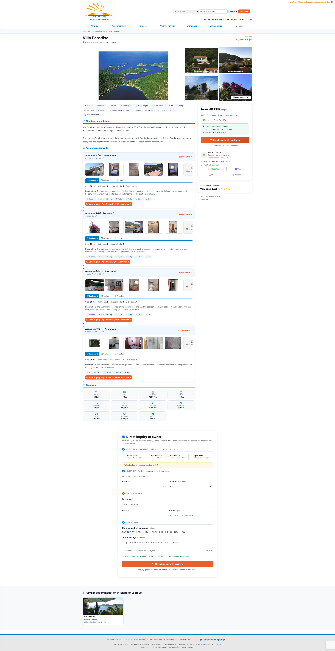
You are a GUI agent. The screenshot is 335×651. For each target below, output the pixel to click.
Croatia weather (167, 26)
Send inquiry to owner (169, 564)
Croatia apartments (202, 644)
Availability (107, 180)
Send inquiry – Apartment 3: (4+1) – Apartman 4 (110, 319)
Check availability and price (226, 140)
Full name (127, 499)
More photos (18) (242, 97)
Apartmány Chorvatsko (168, 647)
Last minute (192, 26)
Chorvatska (168, 644)
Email (125, 510)
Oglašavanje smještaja (213, 639)
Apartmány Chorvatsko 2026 (183, 644)
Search (245, 11)
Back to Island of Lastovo (211, 196)
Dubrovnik (87, 31)
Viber (239, 169)
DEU (140, 532)
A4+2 (222, 115)
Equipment (93, 180)
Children (177, 481)
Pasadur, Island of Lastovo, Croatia (100, 42)
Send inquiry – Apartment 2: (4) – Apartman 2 (109, 262)
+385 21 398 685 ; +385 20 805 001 (220, 161)
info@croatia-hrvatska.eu (179, 639)
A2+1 (238, 115)
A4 (227, 115)
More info (240, 26)
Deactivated (145, 647)
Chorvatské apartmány (186, 647)
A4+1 (232, 115)
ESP (154, 532)
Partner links (155, 647)
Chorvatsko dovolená (154, 644)
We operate (118, 644)
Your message (133, 537)
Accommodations (119, 26)
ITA (147, 532)
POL (184, 532)
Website (238, 175)
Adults (126, 481)
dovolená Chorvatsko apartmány (134, 644)
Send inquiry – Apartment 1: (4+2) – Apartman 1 (110, 204)
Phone (176, 510)
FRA (161, 532)
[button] (225, 187)
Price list (120, 180)
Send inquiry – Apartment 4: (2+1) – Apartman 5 (110, 377)
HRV (176, 532)
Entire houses (216, 26)
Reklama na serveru (154, 639)
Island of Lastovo (100, 31)
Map (213, 175)
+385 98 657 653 (211, 165)
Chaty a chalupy (216, 644)
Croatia (94, 26)
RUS (169, 532)
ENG (124, 532)
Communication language (139, 528)
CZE (132, 532)
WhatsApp (215, 169)
